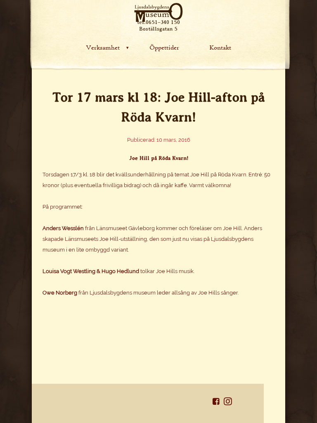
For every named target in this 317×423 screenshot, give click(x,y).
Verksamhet (103, 47)
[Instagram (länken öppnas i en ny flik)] (228, 403)
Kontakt (220, 47)
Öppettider (164, 47)
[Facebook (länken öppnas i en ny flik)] (218, 403)
